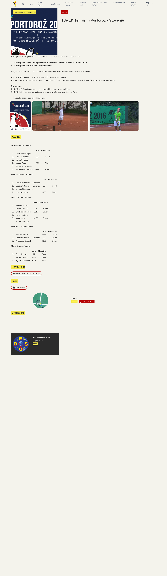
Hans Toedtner (22, 215)
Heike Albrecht (22, 156)
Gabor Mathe (21, 254)
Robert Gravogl (22, 221)
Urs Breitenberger (23, 153)
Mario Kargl (20, 218)
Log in (147, 3)
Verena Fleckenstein (24, 169)
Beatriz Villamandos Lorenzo (28, 186)
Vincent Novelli (22, 160)
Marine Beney (21, 163)
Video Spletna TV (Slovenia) (28, 273)
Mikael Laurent (22, 208)
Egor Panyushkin (23, 260)
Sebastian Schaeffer (24, 166)
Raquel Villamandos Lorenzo (28, 182)
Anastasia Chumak (23, 241)
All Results (20, 287)
